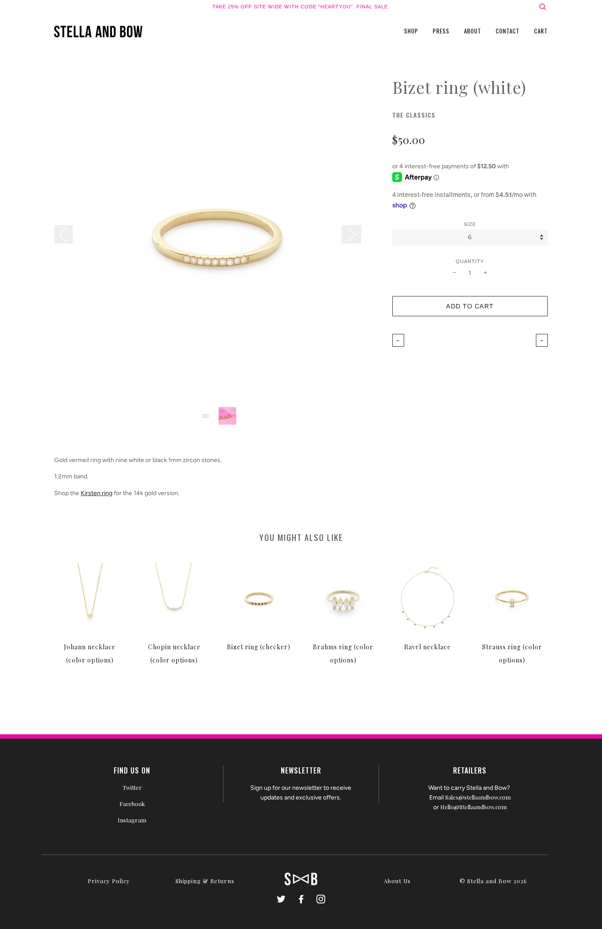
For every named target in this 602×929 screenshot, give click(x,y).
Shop (411, 30)
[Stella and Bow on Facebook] (301, 900)
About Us (397, 881)
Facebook (132, 803)
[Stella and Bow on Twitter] (281, 900)
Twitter (132, 787)
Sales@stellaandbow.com (478, 797)
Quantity (470, 261)
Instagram (132, 820)
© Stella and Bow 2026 (493, 881)
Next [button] (351, 234)
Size (470, 224)
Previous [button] (68, 234)
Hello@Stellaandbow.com (473, 807)
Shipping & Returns (204, 881)
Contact (508, 30)
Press (441, 30)
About (472, 30)
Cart (541, 30)
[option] (216, 238)
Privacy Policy (109, 881)
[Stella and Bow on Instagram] (321, 900)
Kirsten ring (96, 493)
